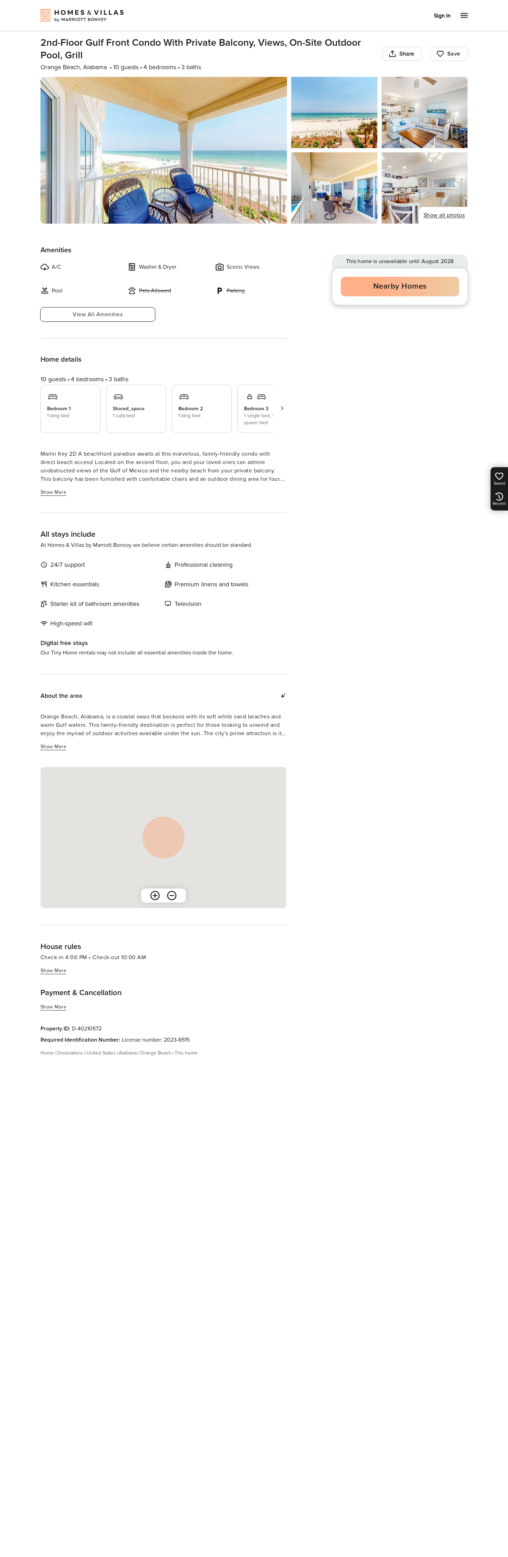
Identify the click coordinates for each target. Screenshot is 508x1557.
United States (101, 1053)
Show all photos (444, 215)
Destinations (70, 1053)
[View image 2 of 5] (334, 112)
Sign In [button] (442, 15)
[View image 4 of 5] (334, 188)
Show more (54, 492)
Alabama (128, 1053)
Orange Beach (155, 1053)
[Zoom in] (155, 895)
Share (406, 53)
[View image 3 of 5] (425, 112)
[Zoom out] (171, 895)
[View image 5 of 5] (425, 188)
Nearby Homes (400, 286)
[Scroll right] (282, 408)
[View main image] (164, 150)
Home (47, 1053)
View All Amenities (98, 314)
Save (454, 53)
